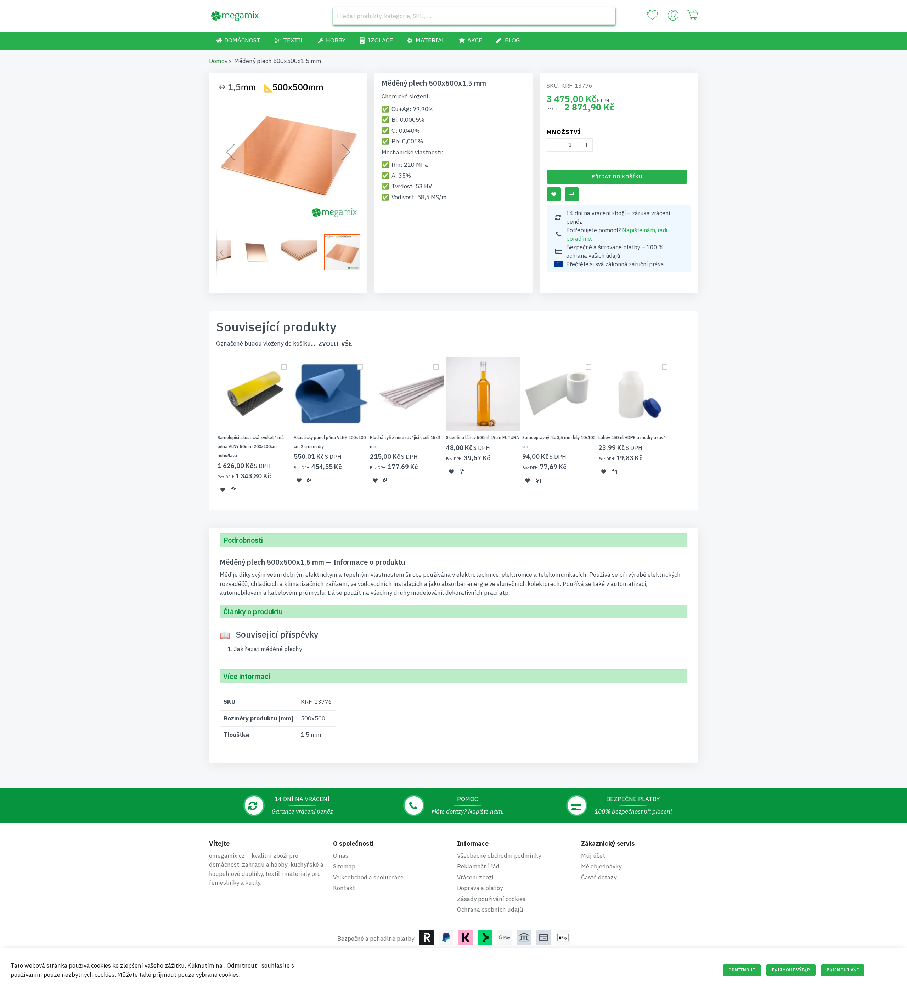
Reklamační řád (478, 866)
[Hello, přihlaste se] (673, 17)
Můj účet (593, 856)
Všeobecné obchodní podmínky (499, 856)
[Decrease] (553, 145)
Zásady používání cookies (491, 899)
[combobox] (474, 16)
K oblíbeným (554, 194)
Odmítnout (741, 970)
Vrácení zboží (475, 877)
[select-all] (335, 344)
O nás (340, 856)
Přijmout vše (843, 970)
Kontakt (344, 888)
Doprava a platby (480, 888)
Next (700, 429)
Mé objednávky (601, 866)
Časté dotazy (598, 877)
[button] (230, 152)
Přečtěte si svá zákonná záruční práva (615, 264)
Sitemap (344, 866)
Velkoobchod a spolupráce (368, 877)
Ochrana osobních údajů (490, 909)
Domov (218, 61)
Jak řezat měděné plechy (268, 649)
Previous (207, 429)
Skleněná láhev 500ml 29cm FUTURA (482, 437)
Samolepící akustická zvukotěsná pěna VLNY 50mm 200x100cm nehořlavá (251, 446)
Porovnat (572, 194)
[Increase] (586, 145)
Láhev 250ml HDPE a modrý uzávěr (632, 437)
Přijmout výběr (791, 970)
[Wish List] (652, 15)
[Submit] (606, 16)
